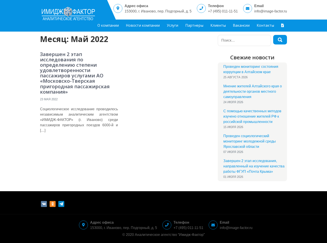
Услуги (172, 25)
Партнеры (194, 25)
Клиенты (218, 25)
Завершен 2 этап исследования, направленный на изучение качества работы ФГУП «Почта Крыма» (254, 166)
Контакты (265, 25)
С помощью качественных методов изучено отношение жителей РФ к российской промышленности (252, 116)
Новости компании (143, 25)
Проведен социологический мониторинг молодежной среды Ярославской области (249, 141)
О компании (108, 25)
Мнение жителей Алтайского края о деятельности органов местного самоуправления (252, 91)
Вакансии (241, 25)
